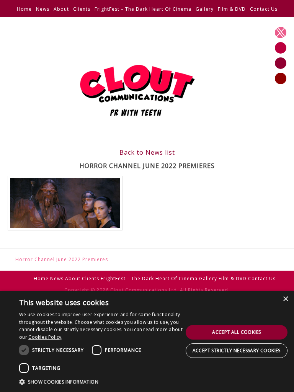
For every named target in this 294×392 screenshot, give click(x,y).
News (42, 9)
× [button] (285, 299)
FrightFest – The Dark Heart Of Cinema (143, 9)
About (61, 9)
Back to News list (147, 152)
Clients (81, 9)
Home (24, 9)
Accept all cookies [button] (236, 332)
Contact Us (264, 9)
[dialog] (147, 341)
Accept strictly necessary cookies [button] (237, 350)
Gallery (205, 9)
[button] (101, 381)
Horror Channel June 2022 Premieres (61, 259)
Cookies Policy (44, 337)
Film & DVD (232, 9)
